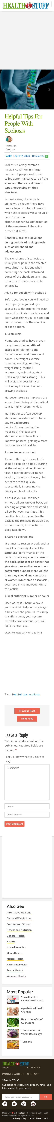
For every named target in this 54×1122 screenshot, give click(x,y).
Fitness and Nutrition (19, 930)
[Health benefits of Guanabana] (13, 1022)
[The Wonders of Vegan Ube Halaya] (13, 1033)
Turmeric (26, 1041)
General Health (16, 935)
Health (8, 155)
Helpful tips (19, 694)
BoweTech (20, 1113)
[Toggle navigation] (47, 4)
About (6, 1067)
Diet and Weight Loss (19, 918)
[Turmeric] (13, 1044)
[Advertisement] (27, 40)
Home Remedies (16, 947)
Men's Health (14, 953)
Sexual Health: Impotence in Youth (32, 998)
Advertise (33, 1067)
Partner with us (13, 1074)
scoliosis (34, 694)
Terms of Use (34, 1118)
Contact (33, 1074)
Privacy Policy (19, 1118)
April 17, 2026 (22, 155)
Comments (39, 155)
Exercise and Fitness (18, 924)
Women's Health (16, 976)
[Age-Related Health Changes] (13, 1011)
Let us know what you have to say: (25, 759)
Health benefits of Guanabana (32, 1021)
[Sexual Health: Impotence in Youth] (13, 999)
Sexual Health (15, 970)
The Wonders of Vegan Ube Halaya (31, 1032)
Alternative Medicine (19, 912)
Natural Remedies (17, 964)
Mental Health (15, 958)
